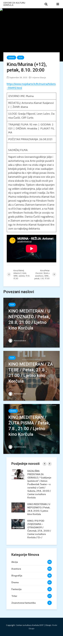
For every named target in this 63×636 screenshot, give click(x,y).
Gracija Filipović (26, 113)
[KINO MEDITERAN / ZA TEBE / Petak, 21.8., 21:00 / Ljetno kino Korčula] (31, 375)
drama (24, 106)
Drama (11, 57)
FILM (20, 57)
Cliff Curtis (27, 117)
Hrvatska (32, 128)
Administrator (19, 340)
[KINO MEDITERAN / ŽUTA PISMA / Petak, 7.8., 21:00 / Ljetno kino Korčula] (31, 428)
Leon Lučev (43, 113)
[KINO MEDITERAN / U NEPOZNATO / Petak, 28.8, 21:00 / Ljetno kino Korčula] (31, 322)
